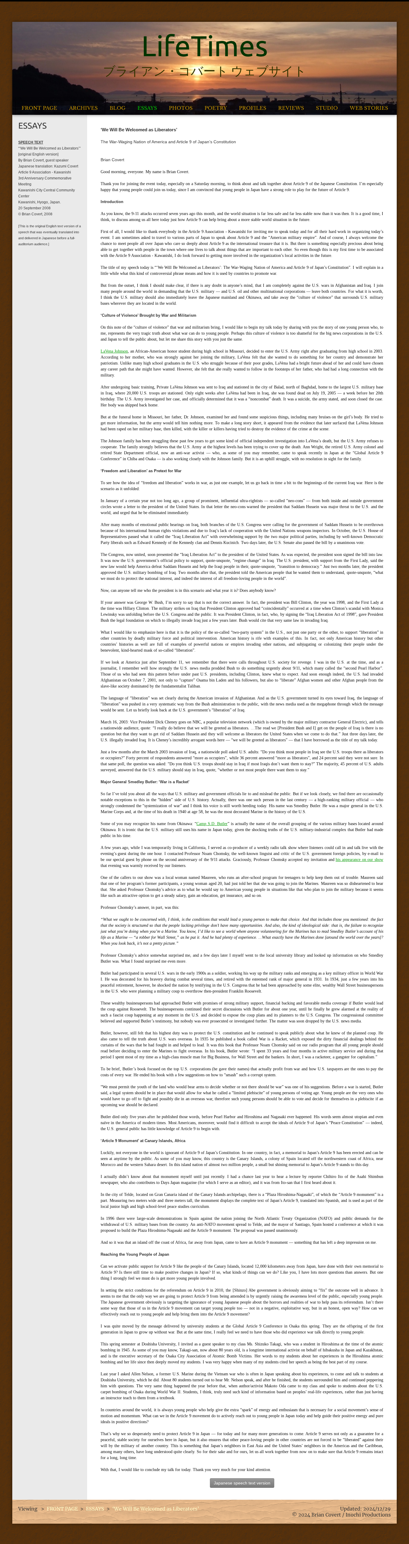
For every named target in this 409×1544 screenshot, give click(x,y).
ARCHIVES (83, 108)
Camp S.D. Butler (212, 823)
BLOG (117, 108)
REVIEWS (291, 108)
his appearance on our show (359, 859)
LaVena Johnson (114, 351)
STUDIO (327, 108)
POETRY (216, 108)
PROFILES (252, 108)
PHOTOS (181, 108)
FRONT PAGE (39, 108)
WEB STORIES (369, 108)
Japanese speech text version (242, 1483)
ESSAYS (147, 108)
